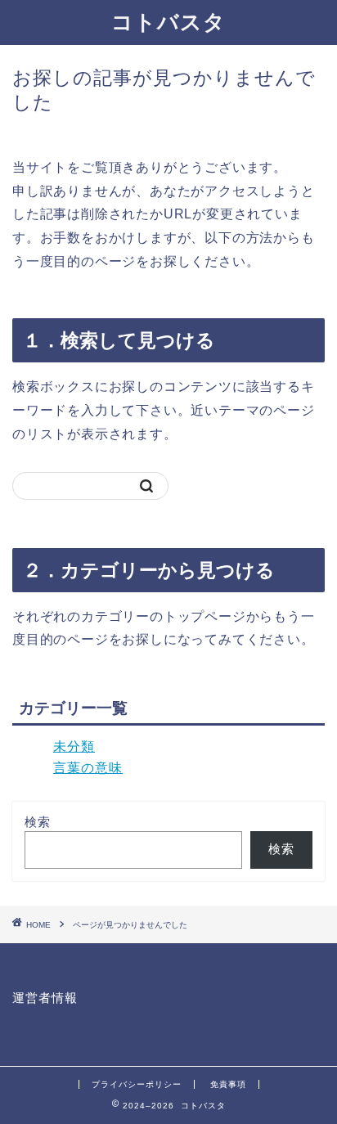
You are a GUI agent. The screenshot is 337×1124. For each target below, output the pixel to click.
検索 (38, 822)
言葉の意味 (88, 768)
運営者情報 (45, 998)
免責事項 (228, 1084)
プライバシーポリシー (137, 1084)
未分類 (74, 746)
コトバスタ (168, 21)
